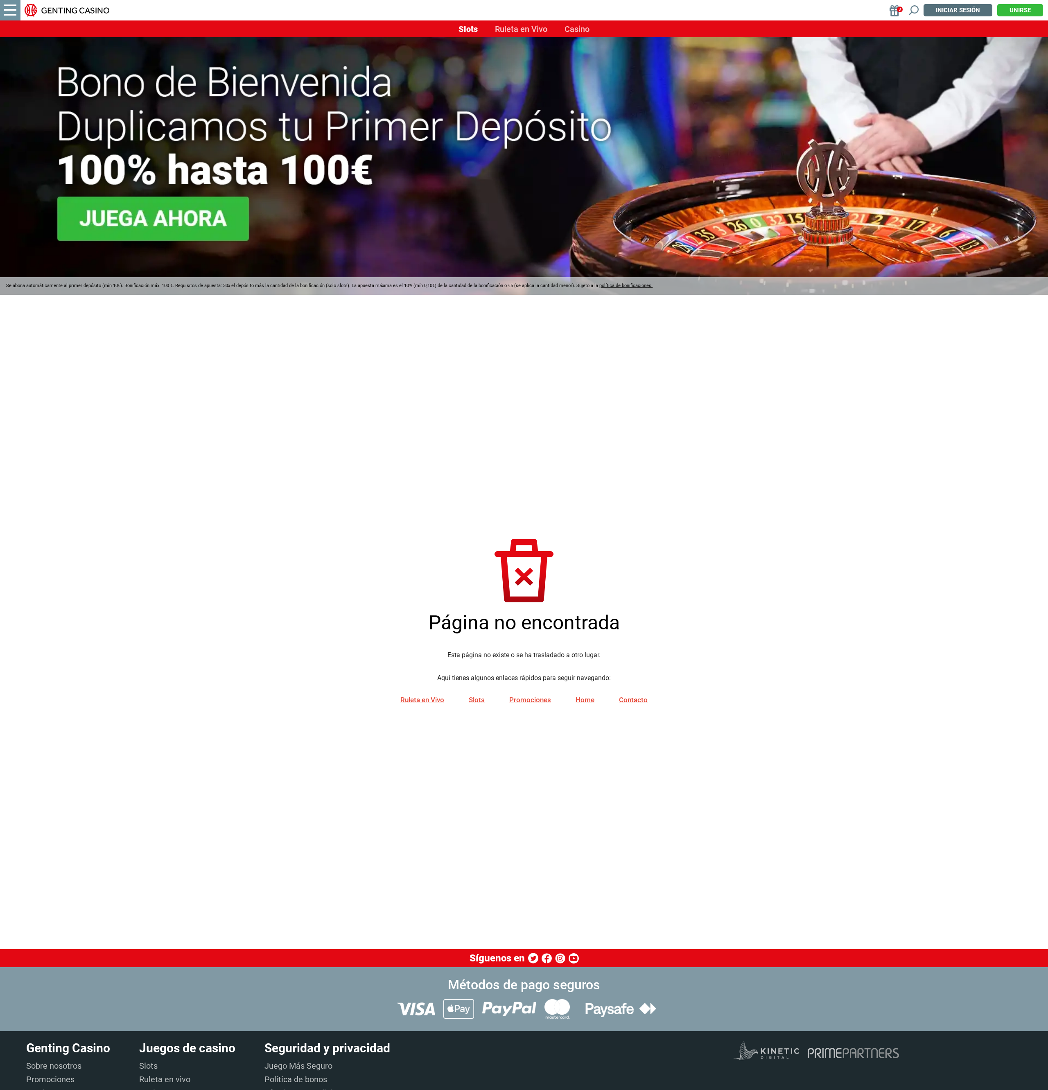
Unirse (1020, 10)
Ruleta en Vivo (521, 29)
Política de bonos (295, 1079)
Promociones (530, 700)
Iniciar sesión (958, 10)
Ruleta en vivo (164, 1079)
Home (585, 700)
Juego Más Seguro (298, 1066)
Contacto (633, 700)
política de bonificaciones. (626, 285)
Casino (577, 29)
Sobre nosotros (53, 1066)
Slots (468, 29)
